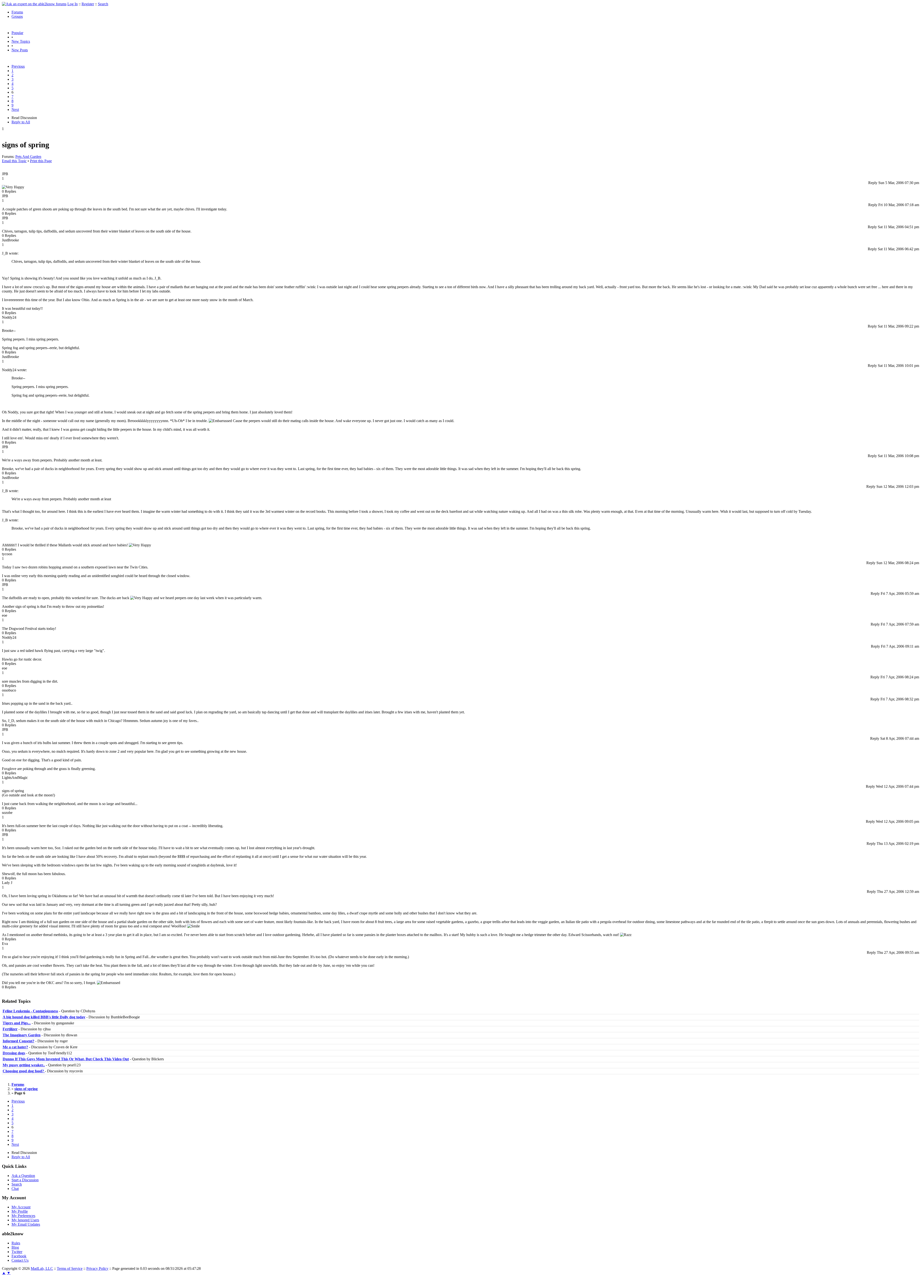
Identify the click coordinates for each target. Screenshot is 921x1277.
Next (15, 109)
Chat (15, 1189)
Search (103, 4)
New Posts (20, 50)
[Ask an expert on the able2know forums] (34, 4)
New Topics (21, 41)
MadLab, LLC (42, 1268)
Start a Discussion (25, 1180)
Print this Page (41, 161)
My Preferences (23, 1216)
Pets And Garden (28, 157)
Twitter (17, 1252)
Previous (18, 66)
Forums (17, 12)
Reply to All (21, 122)
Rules (16, 1243)
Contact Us (20, 1260)
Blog (15, 1247)
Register (88, 4)
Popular (17, 33)
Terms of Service (70, 1268)
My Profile (20, 1211)
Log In (72, 4)
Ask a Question (23, 1176)
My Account (21, 1207)
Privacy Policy (97, 1268)
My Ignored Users (25, 1220)
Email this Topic (14, 161)
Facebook (19, 1256)
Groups (17, 16)
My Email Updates (26, 1224)
